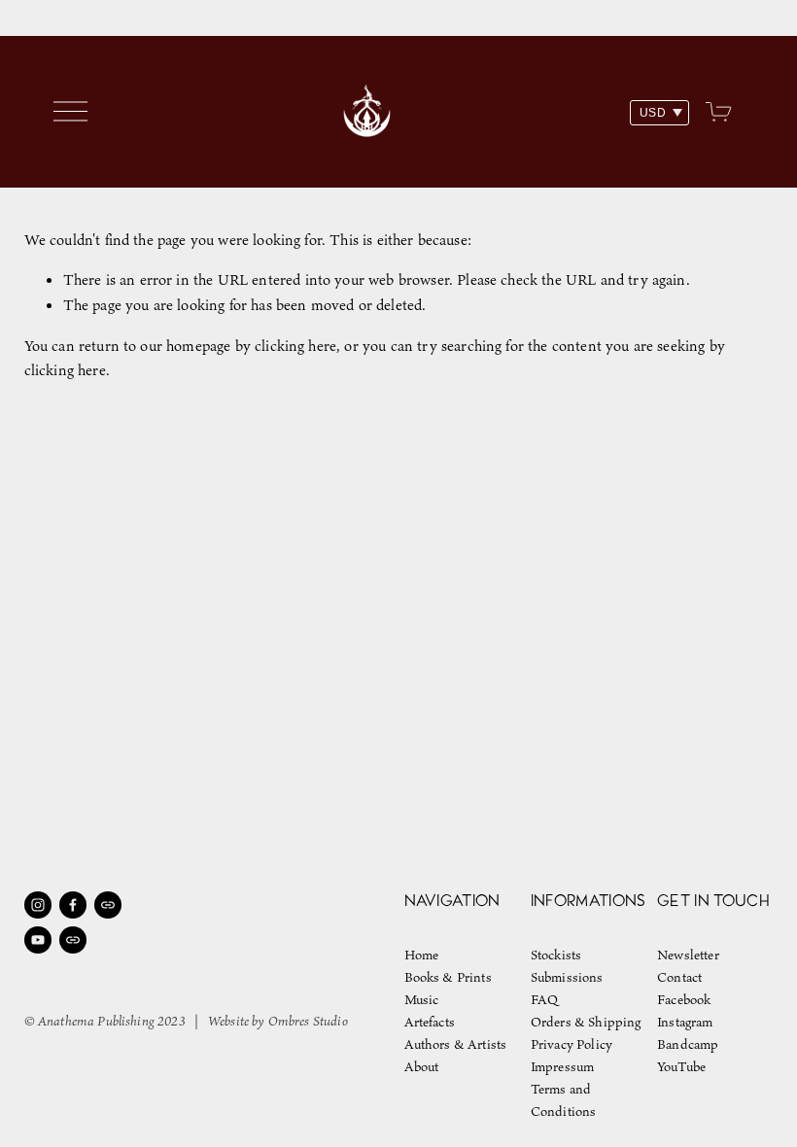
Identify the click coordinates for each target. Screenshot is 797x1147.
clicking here (295, 345)
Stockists (556, 955)
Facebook (683, 1000)
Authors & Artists (455, 1044)
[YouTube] (38, 940)
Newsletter (688, 955)
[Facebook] (73, 905)
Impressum (562, 1067)
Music (421, 1000)
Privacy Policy (571, 1044)
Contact (679, 977)
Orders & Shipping (586, 1022)
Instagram (684, 1022)
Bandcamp (687, 1044)
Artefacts (429, 1022)
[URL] (107, 905)
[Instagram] (38, 905)
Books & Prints (448, 977)
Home (421, 955)
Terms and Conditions (564, 1100)
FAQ (544, 1000)
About (421, 1067)
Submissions (567, 977)
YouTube (681, 1067)
